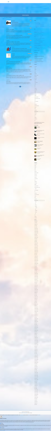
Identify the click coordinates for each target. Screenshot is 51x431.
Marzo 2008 (36, 388)
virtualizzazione (37, 43)
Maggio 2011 (36, 333)
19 (21, 86)
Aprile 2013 (36, 317)
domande (40, 32)
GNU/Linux (36, 76)
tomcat (43, 40)
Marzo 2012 (36, 324)
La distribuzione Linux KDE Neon (40, 137)
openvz (41, 36)
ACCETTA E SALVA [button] (2, 430)
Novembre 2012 (36, 318)
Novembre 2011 (36, 327)
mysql (38, 36)
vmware (35, 47)
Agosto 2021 (36, 253)
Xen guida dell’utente (15, 22)
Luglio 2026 (36, 222)
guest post (36, 175)
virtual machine (29, 53)
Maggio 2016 (36, 292)
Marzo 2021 (36, 254)
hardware (36, 79)
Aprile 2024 (36, 241)
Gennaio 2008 (36, 391)
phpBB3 (35, 95)
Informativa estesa (38, 23)
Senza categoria (36, 101)
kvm (30, 40)
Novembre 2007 (36, 394)
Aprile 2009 (36, 369)
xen (38, 50)
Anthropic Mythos (39, 158)
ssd (41, 40)
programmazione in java (37, 98)
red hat (34, 39)
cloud (35, 168)
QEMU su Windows (9, 68)
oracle (35, 92)
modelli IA (36, 88)
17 (18, 86)
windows (38, 48)
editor (35, 72)
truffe (35, 108)
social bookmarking (37, 105)
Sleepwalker (38, 126)
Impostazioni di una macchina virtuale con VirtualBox (14, 35)
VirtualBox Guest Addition (10, 29)
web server (35, 48)
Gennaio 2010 (36, 356)
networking (36, 89)
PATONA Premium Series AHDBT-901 (39, 58)
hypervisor (40, 33)
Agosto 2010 (36, 346)
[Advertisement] (25, 8)
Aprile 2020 (36, 270)
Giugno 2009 (36, 366)
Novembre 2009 (36, 359)
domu (42, 32)
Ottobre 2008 (36, 378)
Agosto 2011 (36, 331)
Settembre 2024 (36, 237)
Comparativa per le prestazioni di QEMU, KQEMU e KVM (15, 75)
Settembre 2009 (36, 362)
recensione (43, 38)
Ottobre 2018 (36, 286)
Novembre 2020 (36, 260)
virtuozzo (42, 45)
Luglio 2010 (36, 347)
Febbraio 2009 (36, 372)
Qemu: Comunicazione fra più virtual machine (13, 61)
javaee (35, 188)
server (37, 39)
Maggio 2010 (36, 350)
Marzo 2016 (36, 295)
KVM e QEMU (8, 81)
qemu (30, 66)
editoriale (36, 73)
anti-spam (36, 66)
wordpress (35, 50)
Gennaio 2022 (36, 247)
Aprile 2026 (36, 225)
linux (35, 36)
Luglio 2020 (36, 266)
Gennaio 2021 (36, 257)
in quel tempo (36, 82)
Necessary (2, 423)
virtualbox (40, 41)
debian (35, 32)
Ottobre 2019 (36, 279)
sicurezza (39, 39)
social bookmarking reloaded (37, 40)
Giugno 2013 (36, 314)
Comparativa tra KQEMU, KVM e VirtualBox (13, 41)
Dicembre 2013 (36, 308)
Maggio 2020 (36, 269)
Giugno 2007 (36, 401)
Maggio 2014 (36, 305)
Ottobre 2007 (36, 395)
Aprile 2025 (36, 234)
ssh (42, 40)
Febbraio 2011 (36, 337)
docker (38, 32)
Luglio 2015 (36, 301)
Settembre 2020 (36, 263)
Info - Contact (37, 22)
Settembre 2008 (36, 379)
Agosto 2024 (36, 238)
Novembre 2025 (36, 231)
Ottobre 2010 (36, 343)
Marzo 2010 (36, 353)
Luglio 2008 (36, 382)
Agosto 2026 (36, 221)
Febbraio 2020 (36, 273)
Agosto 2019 (36, 282)
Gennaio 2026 (36, 228)
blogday (35, 69)
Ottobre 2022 (36, 244)
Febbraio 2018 (36, 289)
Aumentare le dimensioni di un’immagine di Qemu (19, 48)
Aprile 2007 (36, 404)
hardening (37, 33)
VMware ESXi (39, 47)
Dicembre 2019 (36, 276)
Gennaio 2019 (36, 285)
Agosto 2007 (36, 398)
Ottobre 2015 (36, 298)
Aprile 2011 (36, 334)
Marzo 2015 (36, 302)
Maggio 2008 (36, 385)
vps (41, 47)
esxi (43, 32)
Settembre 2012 (36, 321)
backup (35, 165)
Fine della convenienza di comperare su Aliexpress (39, 62)
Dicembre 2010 (36, 340)
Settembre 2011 (36, 330)
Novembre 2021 (36, 250)
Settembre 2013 (36, 311)
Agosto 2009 (36, 363)
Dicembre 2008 (36, 375)
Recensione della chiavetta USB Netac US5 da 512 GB (39, 56)
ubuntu (35, 41)
